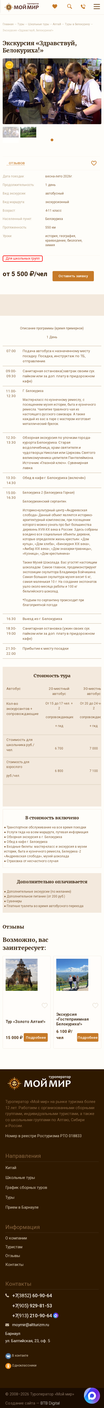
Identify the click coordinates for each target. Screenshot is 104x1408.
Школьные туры (20, 1177)
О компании (16, 1238)
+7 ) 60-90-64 (32, 1295)
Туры (9, 1197)
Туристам (13, 1247)
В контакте (19, 1355)
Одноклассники (24, 1365)
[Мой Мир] (21, 7)
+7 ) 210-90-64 (32, 1315)
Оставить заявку (73, 276)
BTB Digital (50, 1403)
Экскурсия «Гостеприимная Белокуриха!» (72, 1019)
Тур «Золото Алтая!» (25, 1021)
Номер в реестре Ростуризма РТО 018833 (43, 1135)
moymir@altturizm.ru (30, 1324)
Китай (10, 1167)
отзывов (16, 163)
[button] (52, 140)
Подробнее (36, 1037)
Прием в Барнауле (22, 1207)
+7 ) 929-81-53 (32, 1305)
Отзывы (12, 1255)
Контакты (14, 1264)
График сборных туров (26, 1187)
